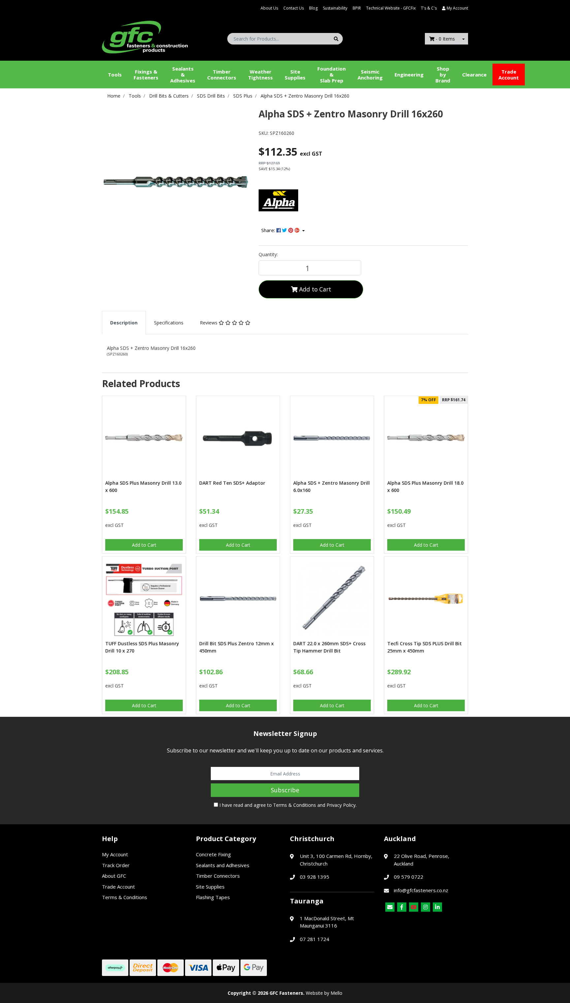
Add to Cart (314, 289)
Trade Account (508, 74)
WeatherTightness (260, 74)
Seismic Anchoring (370, 74)
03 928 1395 (314, 876)
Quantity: (268, 254)
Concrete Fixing (213, 854)
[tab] (124, 322)
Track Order (116, 865)
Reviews (209, 322)
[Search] (336, 39)
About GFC (114, 875)
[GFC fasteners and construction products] (145, 35)
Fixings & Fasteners (146, 74)
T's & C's (429, 8)
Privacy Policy (341, 805)
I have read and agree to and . (287, 805)
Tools (115, 74)
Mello (336, 993)
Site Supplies (295, 74)
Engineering (409, 74)
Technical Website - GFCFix (391, 8)
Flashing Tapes (213, 897)
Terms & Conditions (294, 805)
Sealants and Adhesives (222, 865)
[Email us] (390, 907)
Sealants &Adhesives (182, 74)
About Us (269, 8)
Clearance (474, 74)
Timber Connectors (221, 74)
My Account (115, 854)
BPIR (357, 8)
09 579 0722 (408, 876)
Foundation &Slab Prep (331, 74)
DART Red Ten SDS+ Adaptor (232, 483)
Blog (313, 8)
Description (124, 322)
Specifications (168, 322)
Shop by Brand (442, 74)
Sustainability (335, 8)
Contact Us (293, 8)
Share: (268, 230)
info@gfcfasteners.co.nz (421, 890)
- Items (445, 39)
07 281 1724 (314, 939)
